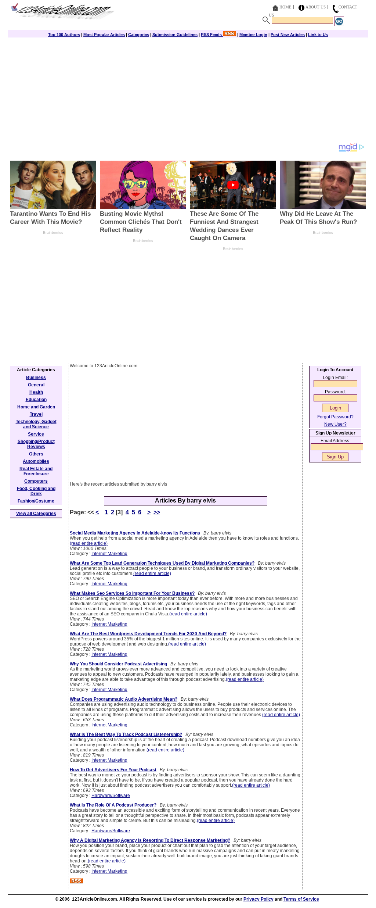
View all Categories (36, 513)
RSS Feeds (212, 34)
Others (36, 454)
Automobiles (36, 461)
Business (36, 377)
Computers (36, 481)
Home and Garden (36, 407)
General (36, 384)
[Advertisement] (188, 90)
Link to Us (318, 34)
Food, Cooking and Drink (36, 491)
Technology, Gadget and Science (36, 424)
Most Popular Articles (104, 34)
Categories (138, 34)
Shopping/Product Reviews (36, 444)
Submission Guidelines (175, 34)
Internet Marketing (109, 553)
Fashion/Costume (36, 501)
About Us (316, 7)
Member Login (253, 34)
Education (36, 399)
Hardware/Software (110, 795)
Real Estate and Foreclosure (36, 471)
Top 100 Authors (64, 34)
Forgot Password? (335, 416)
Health (36, 392)
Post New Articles (288, 34)
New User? (335, 424)
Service (36, 434)
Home (285, 7)
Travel (36, 414)
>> (156, 512)
